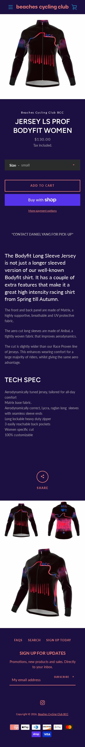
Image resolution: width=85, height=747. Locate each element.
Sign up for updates (43, 653)
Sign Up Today (58, 640)
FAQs (18, 640)
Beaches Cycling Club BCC (53, 714)
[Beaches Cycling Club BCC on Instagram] (42, 702)
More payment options (42, 210)
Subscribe (61, 676)
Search (34, 640)
